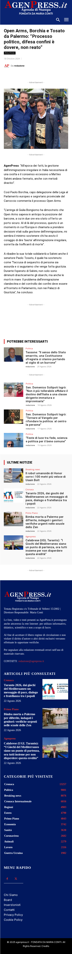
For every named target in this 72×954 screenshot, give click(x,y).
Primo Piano (32, 513)
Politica (10, 53)
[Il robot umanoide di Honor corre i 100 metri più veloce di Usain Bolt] (13, 475)
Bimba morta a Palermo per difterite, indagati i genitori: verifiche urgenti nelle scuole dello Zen (45, 522)
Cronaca (30, 489)
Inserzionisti (12, 905)
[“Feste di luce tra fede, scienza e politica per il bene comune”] (13, 440)
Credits (45, 946)
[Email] (46, 75)
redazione (19, 65)
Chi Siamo (11, 895)
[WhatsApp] (37, 75)
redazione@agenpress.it (31, 661)
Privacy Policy (13, 915)
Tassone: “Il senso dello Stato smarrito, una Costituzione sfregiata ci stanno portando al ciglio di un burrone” (46, 357)
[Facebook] (20, 75)
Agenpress (31, 536)
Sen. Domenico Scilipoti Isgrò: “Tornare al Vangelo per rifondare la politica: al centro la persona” (46, 419)
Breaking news (33, 469)
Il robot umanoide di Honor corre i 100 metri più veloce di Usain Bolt (46, 477)
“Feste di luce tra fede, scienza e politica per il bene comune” (46, 439)
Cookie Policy (13, 920)
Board (8, 900)
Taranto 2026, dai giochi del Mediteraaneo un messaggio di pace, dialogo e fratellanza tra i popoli (47, 498)
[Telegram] (55, 75)
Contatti (9, 910)
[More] (56, 322)
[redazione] (7, 66)
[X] (28, 75)
